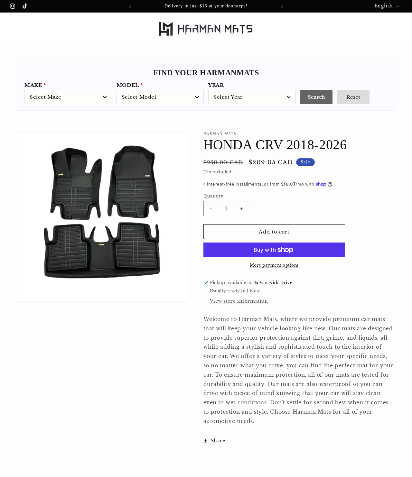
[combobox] (68, 97)
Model (128, 85)
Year (216, 85)
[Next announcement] (282, 6)
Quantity (213, 196)
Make (33, 85)
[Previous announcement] (130, 6)
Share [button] (218, 441)
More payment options (274, 265)
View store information (239, 301)
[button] (13, 28)
